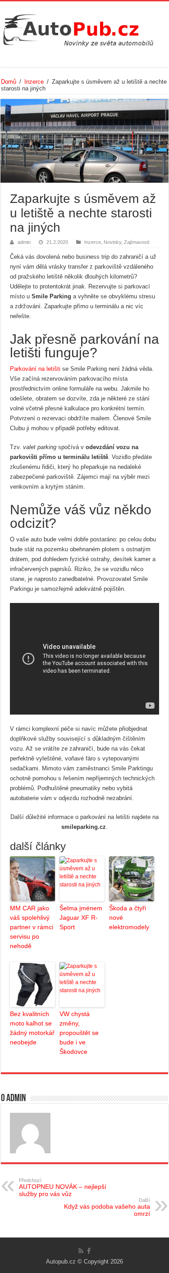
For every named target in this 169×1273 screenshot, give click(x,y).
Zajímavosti (136, 242)
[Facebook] (88, 1251)
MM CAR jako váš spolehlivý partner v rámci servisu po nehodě (31, 926)
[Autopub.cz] (84, 28)
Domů (8, 81)
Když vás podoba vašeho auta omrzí (107, 1207)
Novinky (112, 242)
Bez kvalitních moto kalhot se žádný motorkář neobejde (32, 1028)
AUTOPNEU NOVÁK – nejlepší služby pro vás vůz (62, 1187)
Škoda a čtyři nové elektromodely (129, 917)
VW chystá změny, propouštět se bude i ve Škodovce (79, 1032)
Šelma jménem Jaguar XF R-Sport (80, 917)
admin (24, 242)
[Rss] (81, 1251)
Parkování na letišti (35, 368)
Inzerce (34, 81)
